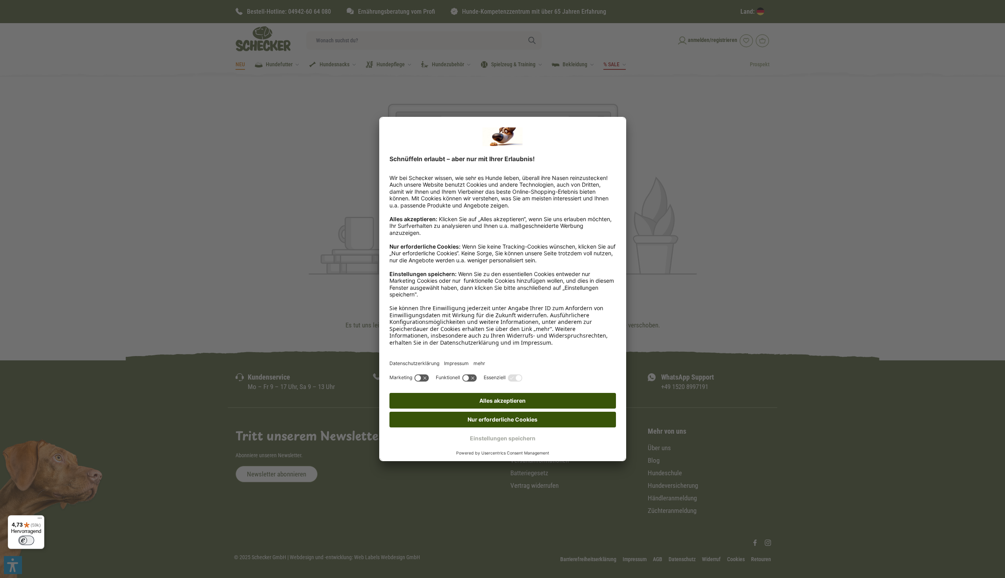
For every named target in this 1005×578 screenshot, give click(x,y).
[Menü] (39, 520)
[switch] (26, 540)
